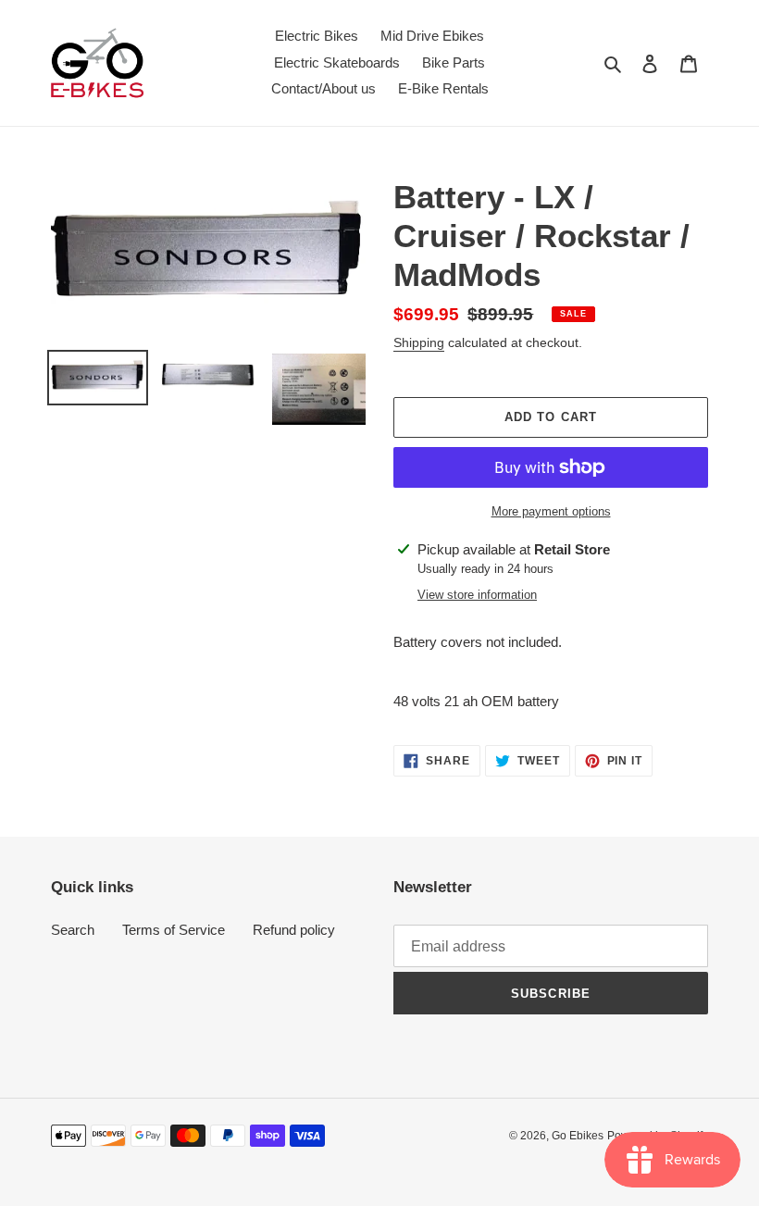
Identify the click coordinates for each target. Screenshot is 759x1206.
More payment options (551, 511)
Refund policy (294, 930)
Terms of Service (173, 930)
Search (72, 930)
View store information (477, 595)
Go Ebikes (577, 1135)
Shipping (418, 342)
